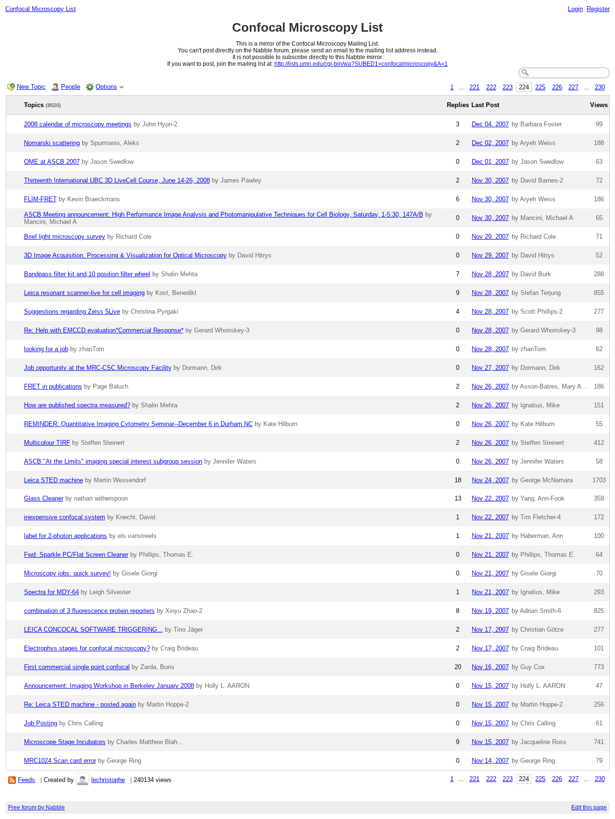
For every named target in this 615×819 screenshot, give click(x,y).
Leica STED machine (53, 480)
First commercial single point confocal (77, 667)
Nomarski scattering (52, 143)
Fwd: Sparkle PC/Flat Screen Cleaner (76, 554)
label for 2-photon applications (65, 535)
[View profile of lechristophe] (82, 779)
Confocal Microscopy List (40, 8)
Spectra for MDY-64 (51, 592)
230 (600, 87)
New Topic (31, 86)
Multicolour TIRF (47, 442)
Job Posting (40, 723)
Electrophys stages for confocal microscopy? (87, 648)
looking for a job (46, 349)
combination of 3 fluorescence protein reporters (89, 610)
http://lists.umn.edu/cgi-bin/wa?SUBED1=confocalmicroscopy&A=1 (361, 64)
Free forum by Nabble (36, 807)
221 (474, 87)
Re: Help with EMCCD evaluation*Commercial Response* (104, 330)
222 (491, 87)
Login (575, 8)
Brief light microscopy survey (64, 236)
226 (557, 87)
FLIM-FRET (40, 199)
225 (540, 87)
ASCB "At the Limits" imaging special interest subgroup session (113, 461)
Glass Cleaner (43, 498)
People (70, 86)
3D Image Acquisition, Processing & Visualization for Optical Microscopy (125, 255)
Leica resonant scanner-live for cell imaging (84, 292)
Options (106, 86)
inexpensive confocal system (64, 517)
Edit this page (589, 807)
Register (598, 8)
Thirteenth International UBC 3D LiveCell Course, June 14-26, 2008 (117, 180)
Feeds (26, 779)
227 (573, 87)
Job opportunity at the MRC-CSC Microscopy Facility (98, 367)
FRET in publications (53, 386)
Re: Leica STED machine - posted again (80, 704)
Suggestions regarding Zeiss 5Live (72, 311)
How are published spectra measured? (77, 405)
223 (508, 87)
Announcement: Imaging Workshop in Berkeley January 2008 (109, 685)
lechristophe (108, 779)
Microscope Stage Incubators (65, 742)
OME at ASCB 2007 (52, 161)
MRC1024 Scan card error (60, 760)
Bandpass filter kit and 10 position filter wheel (87, 274)
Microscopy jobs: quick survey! (67, 573)
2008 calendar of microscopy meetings (78, 124)
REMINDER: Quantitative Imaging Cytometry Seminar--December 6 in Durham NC (138, 424)
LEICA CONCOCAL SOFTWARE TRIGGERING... (93, 629)
